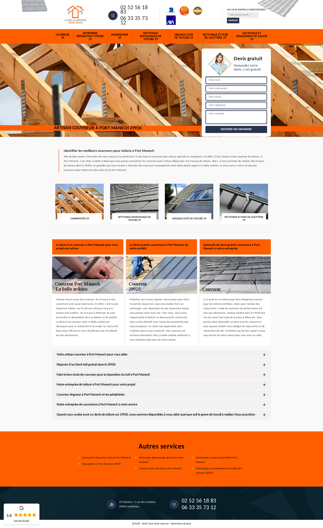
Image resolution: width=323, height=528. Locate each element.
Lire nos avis (21, 521)
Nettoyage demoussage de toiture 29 (150, 36)
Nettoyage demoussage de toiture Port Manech (161, 460)
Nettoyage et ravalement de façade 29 (251, 36)
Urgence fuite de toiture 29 (183, 36)
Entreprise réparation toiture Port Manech (106, 457)
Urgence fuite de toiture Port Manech (160, 468)
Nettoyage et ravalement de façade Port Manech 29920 (219, 470)
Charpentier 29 (119, 36)
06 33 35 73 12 (134, 20)
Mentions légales (181, 524)
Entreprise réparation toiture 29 (90, 36)
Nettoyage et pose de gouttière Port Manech (216, 460)
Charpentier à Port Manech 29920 (101, 464)
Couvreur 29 (62, 36)
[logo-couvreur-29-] (75, 14)
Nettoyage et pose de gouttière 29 (215, 36)
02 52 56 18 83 (134, 10)
